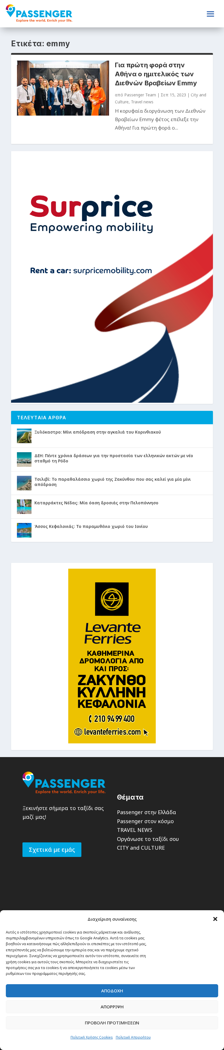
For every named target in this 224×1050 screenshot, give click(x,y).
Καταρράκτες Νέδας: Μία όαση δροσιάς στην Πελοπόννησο (96, 502)
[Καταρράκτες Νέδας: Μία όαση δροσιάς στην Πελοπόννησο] (24, 506)
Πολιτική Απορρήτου (133, 1037)
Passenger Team (140, 95)
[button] (215, 919)
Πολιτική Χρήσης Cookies (92, 1037)
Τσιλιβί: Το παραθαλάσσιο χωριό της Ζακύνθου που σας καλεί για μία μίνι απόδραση (112, 481)
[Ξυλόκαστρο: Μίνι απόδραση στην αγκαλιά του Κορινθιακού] (24, 436)
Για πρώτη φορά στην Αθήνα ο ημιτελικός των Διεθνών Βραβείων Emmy (156, 74)
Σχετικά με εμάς (52, 849)
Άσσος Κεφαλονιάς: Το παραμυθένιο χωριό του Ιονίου (91, 526)
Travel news (142, 102)
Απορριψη (112, 1007)
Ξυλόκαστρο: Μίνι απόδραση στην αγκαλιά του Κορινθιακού (97, 432)
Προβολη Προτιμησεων (112, 1023)
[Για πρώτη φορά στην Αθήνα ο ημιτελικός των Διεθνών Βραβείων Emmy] (63, 88)
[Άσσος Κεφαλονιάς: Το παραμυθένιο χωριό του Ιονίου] (24, 530)
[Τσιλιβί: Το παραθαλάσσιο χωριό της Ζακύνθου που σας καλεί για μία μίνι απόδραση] (24, 483)
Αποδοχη (112, 991)
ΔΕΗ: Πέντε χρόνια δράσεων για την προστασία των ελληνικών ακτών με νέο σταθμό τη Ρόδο (113, 458)
